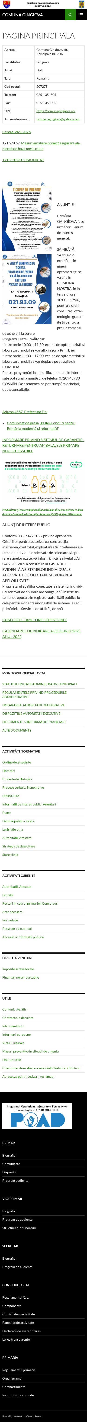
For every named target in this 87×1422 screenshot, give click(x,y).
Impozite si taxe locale (18, 969)
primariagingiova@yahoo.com (58, 119)
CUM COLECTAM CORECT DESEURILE (34, 619)
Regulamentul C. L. (15, 1297)
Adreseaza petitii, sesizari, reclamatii (28, 1076)
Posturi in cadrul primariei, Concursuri (30, 903)
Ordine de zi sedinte (16, 762)
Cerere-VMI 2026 (16, 131)
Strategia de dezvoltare (18, 846)
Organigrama (11, 1378)
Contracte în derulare (17, 1018)
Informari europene (16, 1034)
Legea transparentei (16, 1339)
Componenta (11, 1306)
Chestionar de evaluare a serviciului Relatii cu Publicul (41, 1068)
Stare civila (10, 855)
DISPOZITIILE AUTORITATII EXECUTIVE (31, 713)
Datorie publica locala (18, 821)
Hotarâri (8, 771)
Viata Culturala (13, 1043)
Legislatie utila (12, 829)
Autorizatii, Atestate (16, 838)
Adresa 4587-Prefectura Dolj (25, 411)
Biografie (8, 1155)
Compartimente (13, 1387)
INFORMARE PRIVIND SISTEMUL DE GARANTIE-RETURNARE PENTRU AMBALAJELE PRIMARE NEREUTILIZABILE (43, 445)
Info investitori (13, 1026)
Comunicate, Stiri (14, 1009)
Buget (6, 813)
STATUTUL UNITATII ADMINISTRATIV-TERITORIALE (40, 684)
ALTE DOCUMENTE (16, 730)
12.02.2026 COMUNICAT (23, 159)
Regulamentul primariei (19, 1370)
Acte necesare (12, 912)
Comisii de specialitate (18, 1314)
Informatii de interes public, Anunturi (29, 804)
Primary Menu (81, 14)
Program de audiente (17, 1219)
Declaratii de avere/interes (21, 1331)
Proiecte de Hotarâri (17, 779)
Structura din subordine (19, 1228)
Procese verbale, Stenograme (23, 787)
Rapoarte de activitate (18, 1322)
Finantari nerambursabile (20, 977)
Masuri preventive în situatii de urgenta (30, 1051)
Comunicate (11, 1164)
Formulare (10, 920)
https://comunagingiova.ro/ (55, 111)
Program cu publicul (17, 929)
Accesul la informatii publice (23, 937)
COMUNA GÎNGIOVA (22, 14)
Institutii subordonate (18, 1395)
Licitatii (7, 895)
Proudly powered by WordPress (21, 1416)
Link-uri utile (11, 1060)
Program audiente (15, 1180)
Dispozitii (9, 1172)
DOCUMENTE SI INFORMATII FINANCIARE (34, 722)
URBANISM (10, 796)
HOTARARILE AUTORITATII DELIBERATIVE (33, 705)
